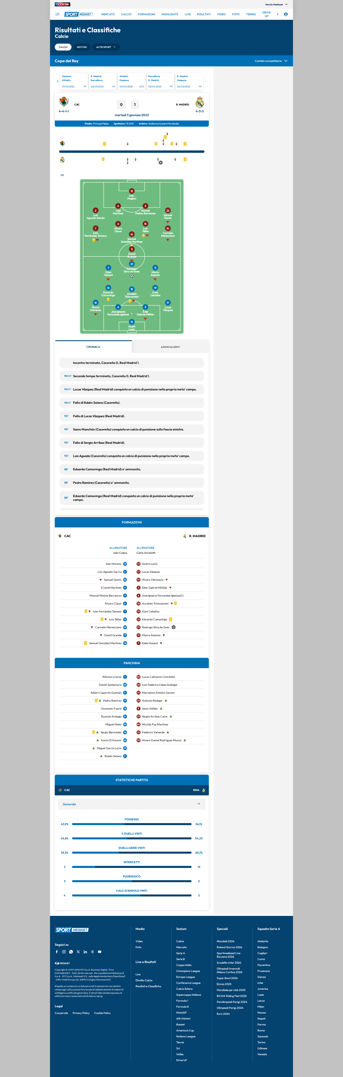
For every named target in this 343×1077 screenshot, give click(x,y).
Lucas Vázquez (151, 571)
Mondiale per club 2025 (231, 990)
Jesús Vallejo (150, 708)
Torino (261, 1042)
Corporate (61, 1013)
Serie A (180, 953)
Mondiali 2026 (225, 941)
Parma (261, 1024)
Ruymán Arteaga (111, 716)
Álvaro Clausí (113, 603)
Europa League (185, 977)
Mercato (181, 947)
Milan (260, 1006)
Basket (180, 1024)
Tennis (180, 1042)
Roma (261, 1030)
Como (261, 959)
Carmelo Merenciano (108, 627)
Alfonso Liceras (111, 676)
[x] (78, 952)
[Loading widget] (132, 82)
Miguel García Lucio (109, 748)
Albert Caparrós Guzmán (106, 692)
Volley (180, 1054)
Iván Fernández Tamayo (107, 611)
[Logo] (78, 14)
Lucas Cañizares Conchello (158, 676)
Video (139, 941)
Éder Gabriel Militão (154, 587)
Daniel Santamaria (110, 684)
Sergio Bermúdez (111, 732)
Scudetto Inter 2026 (229, 962)
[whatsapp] (71, 952)
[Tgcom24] (62, 4)
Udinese (262, 1048)
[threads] (92, 952)
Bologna (262, 947)
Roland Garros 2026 (229, 947)
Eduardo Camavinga (154, 619)
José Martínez (112, 587)
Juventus (262, 989)
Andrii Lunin (150, 563)
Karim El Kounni (111, 740)
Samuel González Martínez (105, 643)
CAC (77, 104)
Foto (138, 947)
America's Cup (185, 1030)
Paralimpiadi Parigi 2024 (232, 1002)
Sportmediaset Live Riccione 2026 (228, 954)
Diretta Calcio (144, 980)
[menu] (57, 14)
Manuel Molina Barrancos (105, 595)
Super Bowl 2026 (227, 978)
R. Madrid (182, 104)
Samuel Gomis (112, 579)
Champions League (188, 971)
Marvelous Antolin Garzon (158, 692)
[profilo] (286, 14)
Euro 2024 (223, 1014)
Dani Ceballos (150, 611)
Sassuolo (262, 1036)
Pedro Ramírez (112, 700)
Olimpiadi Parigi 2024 (230, 1008)
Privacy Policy (81, 1013)
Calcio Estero (184, 989)
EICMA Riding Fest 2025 (232, 996)
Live (138, 974)
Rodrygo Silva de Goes (155, 627)
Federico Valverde (153, 732)
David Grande (112, 635)
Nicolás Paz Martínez (155, 724)
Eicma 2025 (224, 984)
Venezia (262, 1054)
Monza (261, 1012)
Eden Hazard (150, 643)
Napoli (261, 1018)
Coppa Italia (183, 965)
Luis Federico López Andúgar (160, 684)
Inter (260, 983)
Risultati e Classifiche (148, 986)
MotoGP (181, 1012)
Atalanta (262, 941)
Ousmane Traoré (111, 708)
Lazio (260, 995)
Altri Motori (183, 1018)
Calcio (180, 941)
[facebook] (57, 952)
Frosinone (263, 971)
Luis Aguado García (109, 571)
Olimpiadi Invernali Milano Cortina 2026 (229, 970)
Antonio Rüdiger (152, 700)
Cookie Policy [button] (102, 1013)
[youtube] (100, 952)
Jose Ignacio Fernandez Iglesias (161, 595)
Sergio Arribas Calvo (155, 716)
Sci (178, 1048)
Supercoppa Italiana (188, 995)
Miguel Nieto (113, 724)
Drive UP (181, 1060)
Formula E (182, 1006)
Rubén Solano (113, 756)
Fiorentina (263, 965)
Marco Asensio (151, 635)
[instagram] (64, 952)
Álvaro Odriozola (152, 579)
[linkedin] (85, 952)
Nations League (185, 1036)
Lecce (261, 1000)
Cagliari (262, 953)
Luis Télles (115, 619)
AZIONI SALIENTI (170, 346)
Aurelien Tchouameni (155, 603)
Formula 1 (182, 1000)
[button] (63, 47)
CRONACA (93, 347)
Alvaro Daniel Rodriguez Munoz (161, 740)
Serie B (180, 959)
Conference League (188, 983)
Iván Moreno (113, 563)
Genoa (261, 977)
